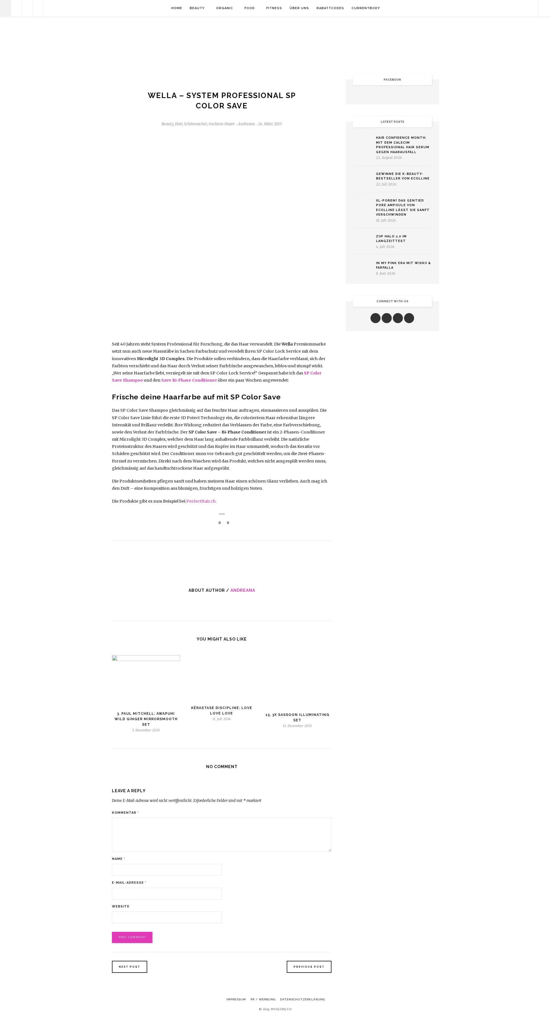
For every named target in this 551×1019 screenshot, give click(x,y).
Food (250, 8)
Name (118, 859)
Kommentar (125, 813)
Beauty (197, 8)
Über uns (299, 8)
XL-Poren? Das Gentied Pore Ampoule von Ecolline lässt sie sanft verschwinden (403, 208)
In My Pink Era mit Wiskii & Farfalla (403, 265)
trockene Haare (222, 124)
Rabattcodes (330, 8)
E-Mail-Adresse (129, 883)
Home (176, 8)
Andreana (242, 590)
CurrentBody (366, 8)
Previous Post (309, 966)
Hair (178, 124)
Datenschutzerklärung (302, 999)
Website (120, 906)
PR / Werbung (263, 999)
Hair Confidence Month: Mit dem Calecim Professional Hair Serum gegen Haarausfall (402, 145)
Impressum (236, 999)
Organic (224, 8)
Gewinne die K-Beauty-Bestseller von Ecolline (403, 176)
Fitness (274, 8)
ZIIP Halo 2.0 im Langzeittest (391, 239)
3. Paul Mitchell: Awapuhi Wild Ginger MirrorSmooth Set (146, 719)
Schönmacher (195, 124)
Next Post (129, 966)
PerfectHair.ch (201, 501)
